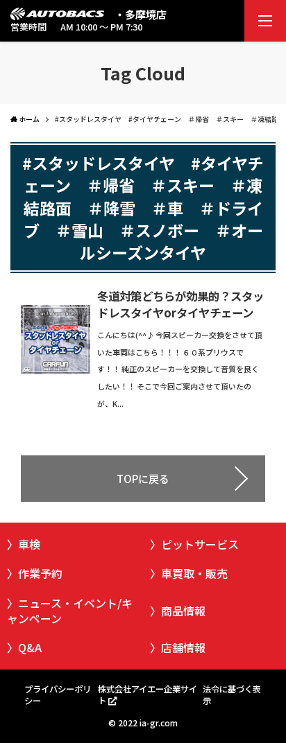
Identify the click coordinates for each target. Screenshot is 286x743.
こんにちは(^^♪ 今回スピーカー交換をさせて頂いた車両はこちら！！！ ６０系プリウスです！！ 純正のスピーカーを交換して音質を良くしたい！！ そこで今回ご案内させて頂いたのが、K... (179, 369)
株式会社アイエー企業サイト (147, 695)
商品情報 (183, 610)
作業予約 (40, 573)
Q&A (30, 647)
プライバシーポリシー (57, 695)
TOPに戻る (143, 478)
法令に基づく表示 (232, 695)
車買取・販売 (194, 573)
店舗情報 (183, 647)
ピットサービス (200, 544)
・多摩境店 (141, 14)
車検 (29, 544)
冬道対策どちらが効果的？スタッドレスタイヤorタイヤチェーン (180, 305)
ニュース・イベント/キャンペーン (70, 611)
